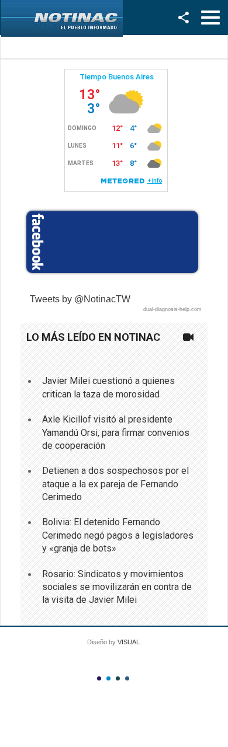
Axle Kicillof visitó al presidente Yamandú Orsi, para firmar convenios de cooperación (115, 432)
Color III (118, 678)
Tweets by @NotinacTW (80, 299)
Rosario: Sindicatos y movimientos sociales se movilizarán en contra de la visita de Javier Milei (117, 587)
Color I (99, 678)
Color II (108, 678)
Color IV (127, 678)
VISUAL (129, 641)
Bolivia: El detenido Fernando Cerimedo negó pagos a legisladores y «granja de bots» (118, 535)
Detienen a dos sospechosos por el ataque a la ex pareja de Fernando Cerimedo (115, 483)
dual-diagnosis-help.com (172, 309)
